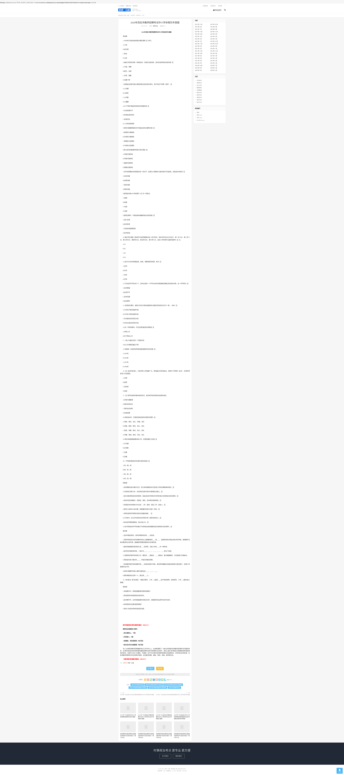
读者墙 (220, 6)
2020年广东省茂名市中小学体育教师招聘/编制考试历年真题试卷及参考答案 (182, 716)
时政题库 (199, 90)
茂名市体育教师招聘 (137, 684)
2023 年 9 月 (213, 34)
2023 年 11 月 (214, 31)
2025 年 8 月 (213, 27)
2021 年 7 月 (213, 56)
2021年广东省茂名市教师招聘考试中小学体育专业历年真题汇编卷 (146, 716)
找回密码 (135, 6)
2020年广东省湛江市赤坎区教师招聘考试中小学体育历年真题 (137, 694)
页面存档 (212, 6)
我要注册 (128, 6)
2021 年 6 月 (198, 58)
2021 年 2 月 (198, 63)
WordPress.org (200, 120)
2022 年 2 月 (198, 48)
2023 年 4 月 (213, 36)
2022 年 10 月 (214, 43)
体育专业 (138, 15)
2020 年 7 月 (213, 65)
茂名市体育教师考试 (174, 687)
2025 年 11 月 (198, 24)
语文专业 (199, 100)
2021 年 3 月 (213, 60)
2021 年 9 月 (213, 53)
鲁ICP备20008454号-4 (181, 769)
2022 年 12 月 (214, 41)
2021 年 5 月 (213, 58)
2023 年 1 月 (198, 41)
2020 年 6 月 (198, 68)
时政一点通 (124, 10)
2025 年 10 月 (214, 24)
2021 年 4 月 (198, 60)
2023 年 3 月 (198, 39)
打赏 (160, 668)
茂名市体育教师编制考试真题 (138, 687)
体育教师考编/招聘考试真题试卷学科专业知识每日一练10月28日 (146, 735)
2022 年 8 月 (213, 46)
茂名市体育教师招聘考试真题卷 (173, 684)
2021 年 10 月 (198, 53)
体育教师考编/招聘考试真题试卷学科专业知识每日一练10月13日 (182, 735)
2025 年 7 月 (198, 29)
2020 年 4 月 (198, 70)
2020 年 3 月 (213, 70)
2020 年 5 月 (213, 68)
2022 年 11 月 (198, 43)
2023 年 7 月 (198, 36)
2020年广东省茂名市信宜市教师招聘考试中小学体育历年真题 (173, 694)
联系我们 (178, 756)
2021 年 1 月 (213, 63)
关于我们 (165, 756)
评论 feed (199, 117)
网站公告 (199, 92)
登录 (198, 112)
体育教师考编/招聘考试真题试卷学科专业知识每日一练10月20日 (164, 735)
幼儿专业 (199, 85)
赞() (151, 668)
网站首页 (218, 10)
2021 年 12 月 (198, 51)
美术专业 (199, 95)
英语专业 (199, 97)
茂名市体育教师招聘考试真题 (153, 684)
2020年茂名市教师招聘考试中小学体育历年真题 (155, 22)
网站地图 (173, 769)
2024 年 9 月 (213, 29)
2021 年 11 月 (214, 51)
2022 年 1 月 (213, 48)
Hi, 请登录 (121, 6)
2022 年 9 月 (198, 46)
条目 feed (199, 115)
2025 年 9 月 (198, 27)
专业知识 (133, 15)
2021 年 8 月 (198, 56)
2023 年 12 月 (198, 31)
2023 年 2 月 (213, 39)
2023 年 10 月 (198, 34)
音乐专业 (199, 102)
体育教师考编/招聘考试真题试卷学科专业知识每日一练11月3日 (128, 735)
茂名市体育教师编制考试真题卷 (157, 687)
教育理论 (199, 87)
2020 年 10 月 (198, 65)
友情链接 (205, 6)
